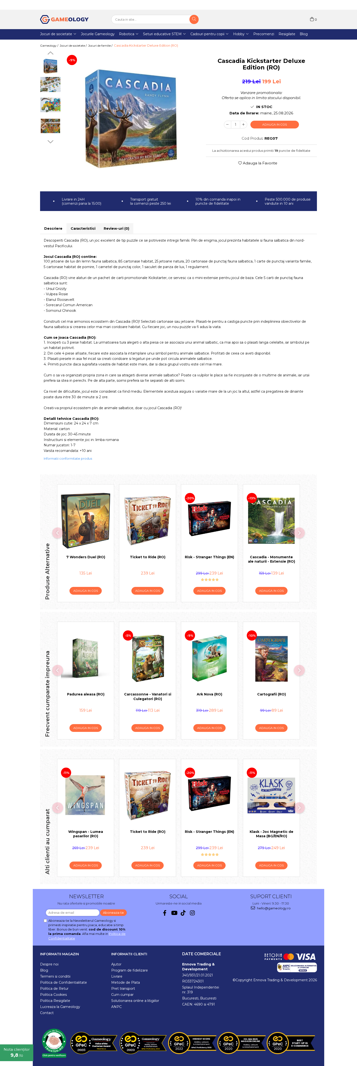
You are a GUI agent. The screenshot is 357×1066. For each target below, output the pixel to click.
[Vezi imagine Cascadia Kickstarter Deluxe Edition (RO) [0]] (50, 66)
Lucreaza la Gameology (60, 1007)
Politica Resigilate (55, 1000)
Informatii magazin (59, 954)
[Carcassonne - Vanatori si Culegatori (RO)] (147, 658)
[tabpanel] (131, 119)
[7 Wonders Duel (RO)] (85, 520)
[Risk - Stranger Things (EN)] (209, 520)
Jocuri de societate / (73, 45)
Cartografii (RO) (271, 694)
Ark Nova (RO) (209, 694)
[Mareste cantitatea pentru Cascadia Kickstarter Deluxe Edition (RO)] (243, 124)
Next (50, 141)
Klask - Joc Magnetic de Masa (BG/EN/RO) (271, 833)
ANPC (116, 1007)
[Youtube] (174, 913)
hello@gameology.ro (273, 908)
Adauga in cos (274, 124)
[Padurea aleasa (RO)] (85, 658)
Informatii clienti (129, 954)
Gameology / (49, 45)
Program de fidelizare (129, 970)
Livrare (116, 976)
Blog (44, 970)
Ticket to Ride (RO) (147, 557)
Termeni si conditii (55, 976)
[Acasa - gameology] (64, 19)
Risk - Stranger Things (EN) (209, 557)
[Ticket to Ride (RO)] (147, 520)
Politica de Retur (54, 988)
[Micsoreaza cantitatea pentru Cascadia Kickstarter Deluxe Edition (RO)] (227, 124)
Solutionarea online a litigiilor (135, 1000)
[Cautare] (194, 19)
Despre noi (49, 964)
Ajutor (116, 964)
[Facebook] (165, 913)
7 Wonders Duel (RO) (85, 557)
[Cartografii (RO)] (271, 658)
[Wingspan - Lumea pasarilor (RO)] (85, 795)
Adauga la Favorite (259, 163)
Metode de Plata (125, 982)
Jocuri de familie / (100, 45)
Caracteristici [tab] (83, 228)
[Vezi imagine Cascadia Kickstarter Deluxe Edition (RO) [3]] (50, 126)
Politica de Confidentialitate (63, 982)
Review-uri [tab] (116, 228)
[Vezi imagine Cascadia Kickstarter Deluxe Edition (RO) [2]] (50, 105)
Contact (47, 1013)
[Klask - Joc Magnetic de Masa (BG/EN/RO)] (271, 795)
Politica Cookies (53, 994)
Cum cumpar (122, 994)
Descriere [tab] (53, 228)
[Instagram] (192, 913)
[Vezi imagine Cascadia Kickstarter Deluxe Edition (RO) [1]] (50, 84)
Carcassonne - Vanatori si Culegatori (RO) (147, 696)
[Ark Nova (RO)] (209, 658)
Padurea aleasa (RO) (85, 694)
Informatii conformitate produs (68, 458)
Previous (50, 53)
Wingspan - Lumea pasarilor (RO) (85, 833)
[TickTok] (183, 913)
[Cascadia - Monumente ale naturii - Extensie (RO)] (271, 520)
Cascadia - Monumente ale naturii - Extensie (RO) (271, 559)
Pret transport (123, 988)
